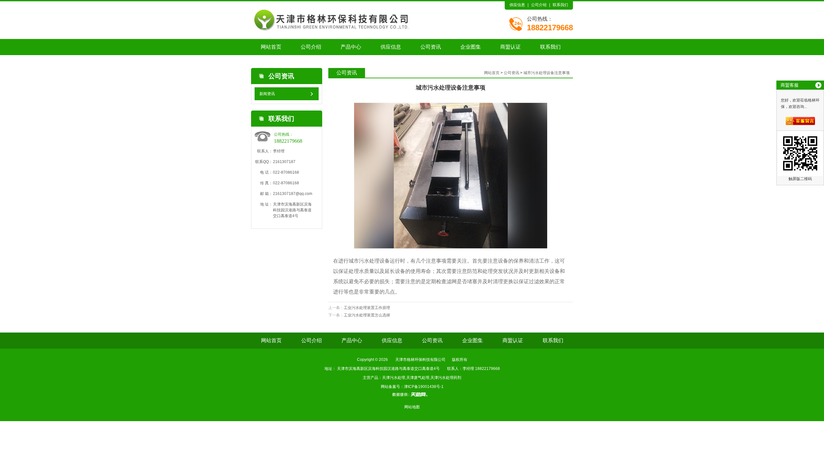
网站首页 (271, 47)
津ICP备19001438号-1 (424, 386)
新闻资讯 (267, 94)
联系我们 (560, 5)
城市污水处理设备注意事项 (546, 73)
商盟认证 (510, 47)
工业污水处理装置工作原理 (367, 307)
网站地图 (412, 407)
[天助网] (412, 394)
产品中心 (351, 47)
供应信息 (517, 5)
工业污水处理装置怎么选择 (367, 315)
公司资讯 (430, 47)
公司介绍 (539, 5)
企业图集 (470, 47)
